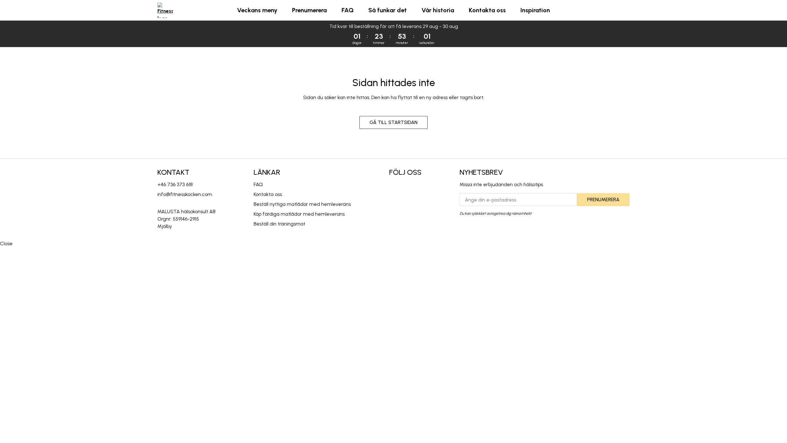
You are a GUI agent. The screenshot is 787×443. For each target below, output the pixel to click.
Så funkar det (387, 10)
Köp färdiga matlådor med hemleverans (299, 214)
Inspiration (535, 10)
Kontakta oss (487, 10)
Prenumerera (309, 10)
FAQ (348, 10)
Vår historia (437, 10)
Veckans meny (257, 10)
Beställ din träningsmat (279, 224)
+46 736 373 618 (175, 184)
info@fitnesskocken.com (184, 194)
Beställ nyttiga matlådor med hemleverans (302, 204)
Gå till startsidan (393, 122)
